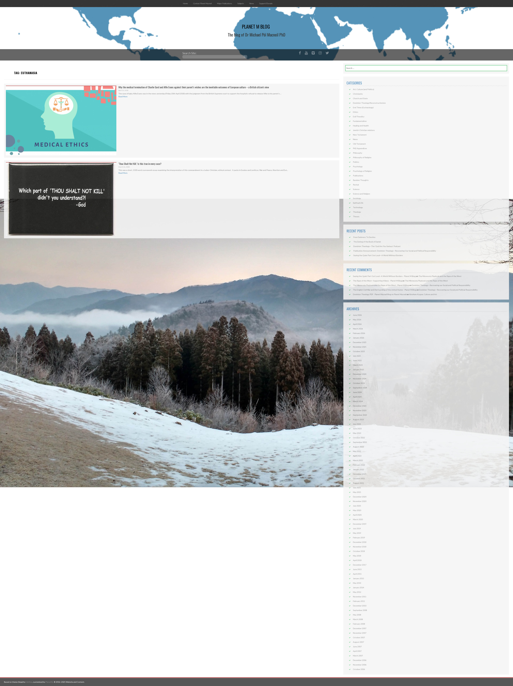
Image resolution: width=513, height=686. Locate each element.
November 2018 (359, 546)
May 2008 (357, 615)
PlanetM (49, 682)
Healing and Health (361, 125)
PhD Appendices (360, 148)
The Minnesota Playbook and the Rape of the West (440, 276)
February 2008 (359, 624)
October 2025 (359, 351)
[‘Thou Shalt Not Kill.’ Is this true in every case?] (61, 199)
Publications (358, 175)
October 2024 (359, 383)
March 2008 (358, 619)
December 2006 (359, 660)
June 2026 (357, 315)
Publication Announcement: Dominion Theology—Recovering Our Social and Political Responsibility (394, 251)
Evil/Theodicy (358, 116)
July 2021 (357, 487)
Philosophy (357, 153)
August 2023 (358, 419)
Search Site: (189, 53)
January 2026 (358, 338)
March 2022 (358, 460)
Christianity (358, 94)
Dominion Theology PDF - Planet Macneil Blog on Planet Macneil (379, 294)
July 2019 (357, 528)
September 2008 (360, 610)
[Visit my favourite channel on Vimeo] (313, 53)
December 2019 (359, 524)
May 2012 (357, 592)
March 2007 (358, 655)
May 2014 (357, 583)
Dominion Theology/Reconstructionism (369, 103)
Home (185, 3)
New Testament (360, 135)
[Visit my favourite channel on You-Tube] (306, 53)
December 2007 (359, 628)
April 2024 (357, 397)
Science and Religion (361, 194)
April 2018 (357, 560)
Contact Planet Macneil (202, 3)
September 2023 (360, 415)
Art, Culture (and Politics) (363, 89)
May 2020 (357, 510)
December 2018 (359, 542)
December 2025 (359, 342)
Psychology (358, 166)
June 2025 (357, 360)
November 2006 (359, 665)
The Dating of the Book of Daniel (367, 242)
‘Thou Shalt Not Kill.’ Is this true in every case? (139, 163)
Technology (358, 207)
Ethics (355, 112)
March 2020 (358, 519)
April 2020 (357, 515)
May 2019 (357, 533)
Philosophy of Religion (362, 157)
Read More (122, 96)
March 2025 (358, 365)
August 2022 (358, 447)
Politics (356, 162)
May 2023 (357, 433)
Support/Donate (266, 3)
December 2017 (359, 565)
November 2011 (359, 596)
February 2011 (359, 601)
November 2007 (359, 633)
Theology (357, 212)
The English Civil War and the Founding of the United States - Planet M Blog (384, 290)
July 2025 (357, 356)
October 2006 (359, 669)
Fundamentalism (360, 121)
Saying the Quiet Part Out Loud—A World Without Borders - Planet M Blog (384, 276)
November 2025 (359, 347)
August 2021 (358, 483)
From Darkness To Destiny (364, 237)
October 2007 (359, 637)
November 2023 (359, 410)
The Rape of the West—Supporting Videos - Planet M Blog (377, 281)
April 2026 (357, 324)
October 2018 (359, 551)
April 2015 (357, 574)
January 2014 (358, 587)
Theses (356, 216)
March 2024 (358, 401)
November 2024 (359, 378)
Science (356, 189)
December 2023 (359, 406)
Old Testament (359, 144)
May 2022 (357, 451)
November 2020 (359, 501)
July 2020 (357, 506)
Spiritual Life (358, 203)
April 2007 (357, 651)
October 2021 (359, 478)
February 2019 (359, 537)
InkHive (29, 682)
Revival (356, 185)
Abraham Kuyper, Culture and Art (423, 294)
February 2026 (359, 333)
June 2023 (357, 428)
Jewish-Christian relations (364, 130)
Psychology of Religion (362, 171)
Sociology (357, 198)
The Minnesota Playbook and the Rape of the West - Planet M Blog (381, 285)
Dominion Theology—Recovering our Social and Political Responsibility (441, 285)
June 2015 (357, 569)
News (251, 3)
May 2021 (357, 492)
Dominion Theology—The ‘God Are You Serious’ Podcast (377, 246)
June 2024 (357, 392)
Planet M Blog (256, 26)
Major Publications (224, 3)
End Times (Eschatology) (363, 107)
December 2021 (359, 474)
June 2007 (357, 646)
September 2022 (360, 442)
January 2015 (358, 578)
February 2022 (359, 465)
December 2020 (359, 497)
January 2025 (358, 369)
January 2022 (358, 469)
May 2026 (357, 319)
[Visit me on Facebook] (300, 53)
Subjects (240, 3)
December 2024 (359, 374)
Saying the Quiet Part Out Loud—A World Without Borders (378, 255)
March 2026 (358, 329)
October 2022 (359, 437)
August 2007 (358, 642)
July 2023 (357, 424)
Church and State (360, 98)
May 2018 (357, 556)
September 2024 (360, 388)
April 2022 (357, 456)
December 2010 (359, 606)
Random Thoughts (361, 180)
